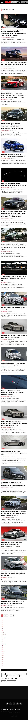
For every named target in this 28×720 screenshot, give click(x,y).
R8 (2, 649)
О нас (13, 707)
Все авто (10, 5)
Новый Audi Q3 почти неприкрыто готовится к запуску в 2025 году (12, 602)
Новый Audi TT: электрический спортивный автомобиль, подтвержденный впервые (11, 544)
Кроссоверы (9, 675)
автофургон (4, 681)
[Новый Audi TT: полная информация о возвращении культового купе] (14, 326)
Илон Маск (4, 675)
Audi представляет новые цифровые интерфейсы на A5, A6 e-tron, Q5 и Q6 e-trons (14, 278)
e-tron (3, 632)
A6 (2, 626)
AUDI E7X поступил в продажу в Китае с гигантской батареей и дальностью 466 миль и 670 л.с (13, 64)
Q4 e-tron (4, 638)
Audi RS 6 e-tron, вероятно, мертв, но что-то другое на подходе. (13, 364)
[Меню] (2, 2)
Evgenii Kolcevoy (5, 130)
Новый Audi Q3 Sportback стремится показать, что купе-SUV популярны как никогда (13, 574)
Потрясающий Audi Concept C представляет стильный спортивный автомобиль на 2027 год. (14, 423)
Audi (3, 27)
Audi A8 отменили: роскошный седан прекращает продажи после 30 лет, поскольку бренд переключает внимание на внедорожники (13, 214)
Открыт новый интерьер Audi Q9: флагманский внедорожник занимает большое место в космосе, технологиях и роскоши (13, 32)
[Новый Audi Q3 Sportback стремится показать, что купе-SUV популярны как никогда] (14, 563)
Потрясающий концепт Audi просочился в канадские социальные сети (14, 453)
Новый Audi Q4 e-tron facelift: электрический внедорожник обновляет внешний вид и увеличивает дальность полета (12, 126)
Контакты (10, 712)
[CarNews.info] (16, 2)
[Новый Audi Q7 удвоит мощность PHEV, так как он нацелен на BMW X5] (14, 145)
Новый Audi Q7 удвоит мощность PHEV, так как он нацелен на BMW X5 (13, 155)
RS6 (3, 659)
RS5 (3, 657)
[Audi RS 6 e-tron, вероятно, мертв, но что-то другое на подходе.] (14, 354)
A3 (2, 622)
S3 (2, 661)
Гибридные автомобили (21, 673)
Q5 (2, 640)
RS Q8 (3, 651)
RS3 (2, 653)
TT (2, 665)
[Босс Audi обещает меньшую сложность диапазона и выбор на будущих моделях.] (14, 382)
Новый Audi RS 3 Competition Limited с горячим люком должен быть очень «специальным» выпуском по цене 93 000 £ (13, 246)
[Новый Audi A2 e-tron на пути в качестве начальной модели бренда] (14, 175)
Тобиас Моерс (22, 675)
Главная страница (4, 5)
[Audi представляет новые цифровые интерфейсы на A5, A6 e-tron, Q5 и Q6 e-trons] (14, 268)
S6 (2, 663)
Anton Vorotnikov (5, 37)
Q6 (2, 642)
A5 (2, 624)
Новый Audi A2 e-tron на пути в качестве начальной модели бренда (13, 184)
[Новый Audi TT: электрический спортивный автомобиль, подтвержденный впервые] (14, 534)
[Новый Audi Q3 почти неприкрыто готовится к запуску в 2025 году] (14, 592)
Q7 (2, 645)
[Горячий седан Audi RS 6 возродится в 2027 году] (14, 299)
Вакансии (17, 712)
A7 (2, 628)
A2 (2, 181)
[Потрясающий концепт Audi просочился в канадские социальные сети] (14, 442)
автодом (20, 678)
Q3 (2, 636)
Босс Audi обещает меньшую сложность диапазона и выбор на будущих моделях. (12, 392)
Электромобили (9, 678)
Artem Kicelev (4, 68)
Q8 (2, 647)
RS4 (3, 655)
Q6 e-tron (4, 643)
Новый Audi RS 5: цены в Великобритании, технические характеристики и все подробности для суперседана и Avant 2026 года (13, 94)
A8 (2, 208)
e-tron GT (4, 634)
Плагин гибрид (16, 675)
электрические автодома (11, 681)
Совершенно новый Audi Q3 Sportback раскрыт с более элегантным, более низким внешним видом (13, 513)
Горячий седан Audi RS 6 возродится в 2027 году (13, 308)
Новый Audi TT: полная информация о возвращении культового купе (14, 336)
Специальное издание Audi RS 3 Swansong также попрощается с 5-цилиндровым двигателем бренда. (13, 484)
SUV (13, 673)
